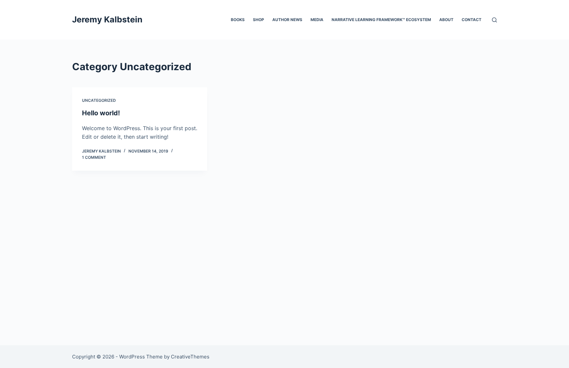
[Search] (494, 19)
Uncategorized (99, 100)
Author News (287, 19)
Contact (471, 19)
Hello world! (101, 113)
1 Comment (94, 157)
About (446, 19)
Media (317, 19)
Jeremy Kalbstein (107, 19)
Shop (258, 19)
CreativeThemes (190, 357)
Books (238, 19)
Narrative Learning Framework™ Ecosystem (381, 19)
